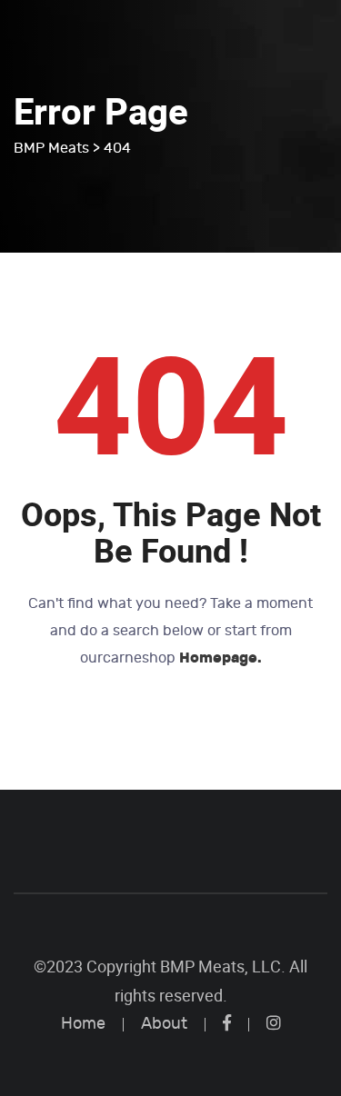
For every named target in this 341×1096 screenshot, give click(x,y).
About (164, 1023)
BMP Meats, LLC (220, 966)
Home (83, 1023)
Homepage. (220, 657)
